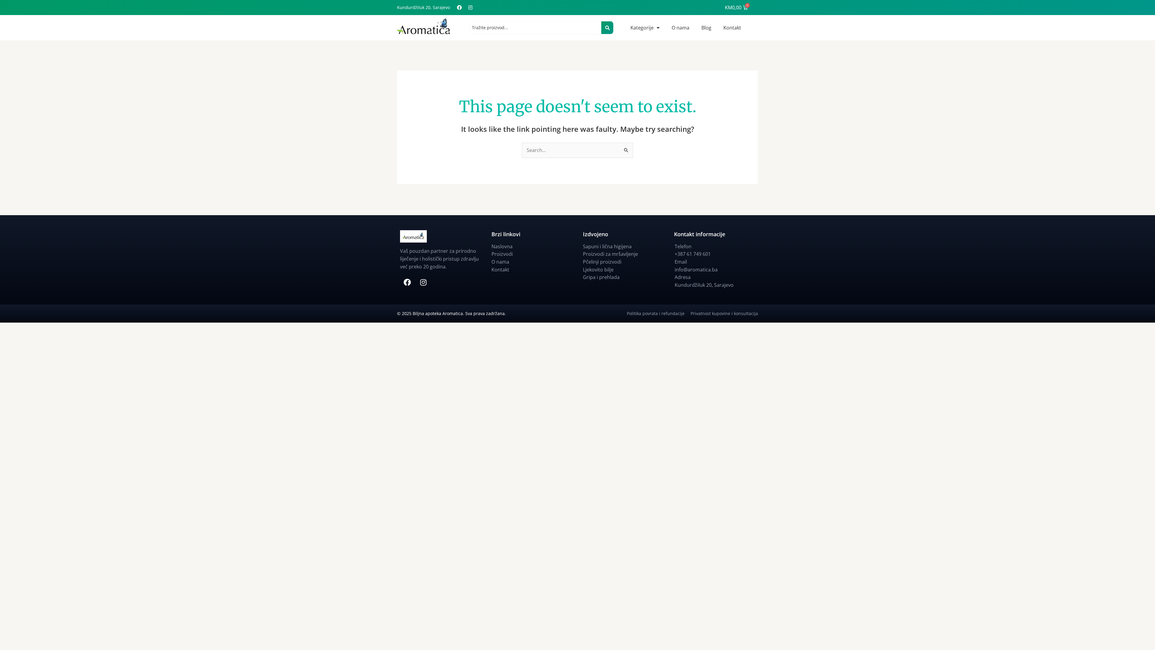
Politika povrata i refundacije (659, 313)
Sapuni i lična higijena (607, 246)
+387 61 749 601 (693, 254)
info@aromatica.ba (696, 269)
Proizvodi (502, 254)
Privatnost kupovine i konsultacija (724, 313)
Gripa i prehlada (601, 277)
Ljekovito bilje (598, 269)
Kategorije (642, 27)
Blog (706, 27)
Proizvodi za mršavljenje (610, 254)
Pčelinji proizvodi (602, 261)
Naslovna (502, 246)
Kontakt (732, 27)
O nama (680, 27)
